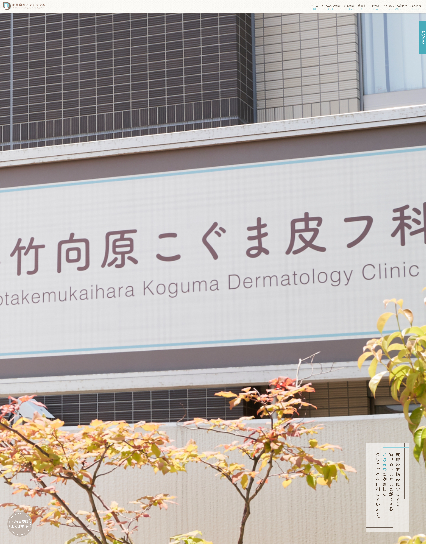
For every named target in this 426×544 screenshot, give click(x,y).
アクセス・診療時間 (395, 7)
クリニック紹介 (331, 7)
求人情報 (415, 7)
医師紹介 (349, 7)
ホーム (315, 7)
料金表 (376, 7)
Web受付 (423, 37)
